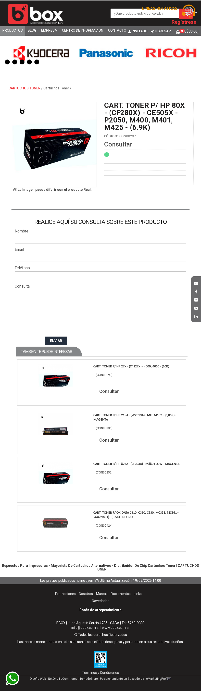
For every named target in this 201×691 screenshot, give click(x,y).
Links (138, 594)
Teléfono (22, 268)
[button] (196, 283)
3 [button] (22, 62)
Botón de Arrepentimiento (100, 610)
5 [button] (36, 62)
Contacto (117, 30)
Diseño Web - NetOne (44, 678)
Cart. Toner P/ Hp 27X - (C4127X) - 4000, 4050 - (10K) (131, 366)
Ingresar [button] (163, 31)
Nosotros (86, 594)
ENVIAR (56, 341)
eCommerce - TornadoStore (79, 678)
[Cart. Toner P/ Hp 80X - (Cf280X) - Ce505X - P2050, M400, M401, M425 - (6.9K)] (54, 144)
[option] (36, 53)
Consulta (22, 286)
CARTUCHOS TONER (24, 88)
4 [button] (29, 62)
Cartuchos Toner (56, 88)
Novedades (100, 601)
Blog (32, 30)
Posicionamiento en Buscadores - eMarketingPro (133, 678)
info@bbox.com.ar (85, 628)
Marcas (102, 594)
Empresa (49, 30)
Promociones (65, 594)
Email (19, 249)
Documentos (121, 594)
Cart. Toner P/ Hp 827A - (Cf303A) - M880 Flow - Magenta (136, 464)
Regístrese (184, 22)
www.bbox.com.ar (116, 628)
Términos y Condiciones (100, 673)
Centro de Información (82, 30)
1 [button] (7, 62)
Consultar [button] (118, 144)
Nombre (21, 231)
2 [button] (14, 62)
